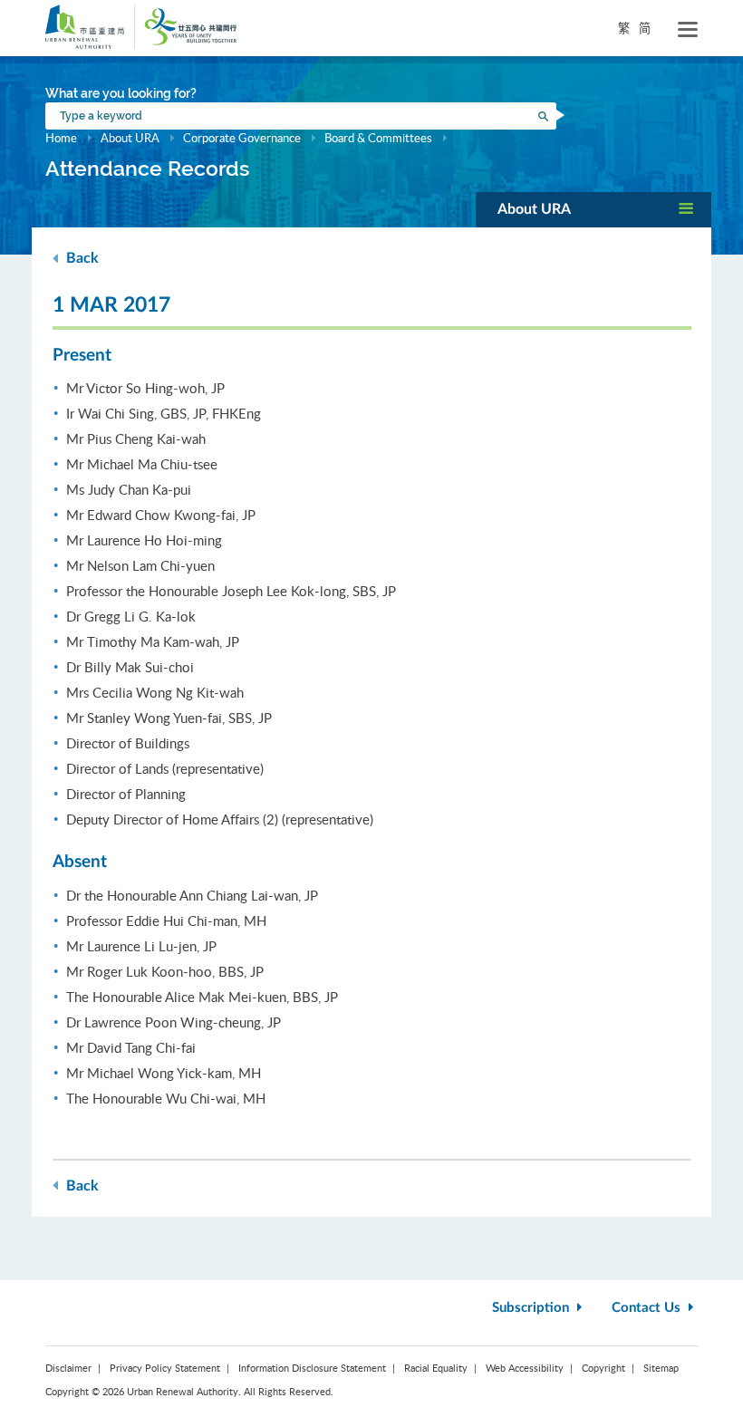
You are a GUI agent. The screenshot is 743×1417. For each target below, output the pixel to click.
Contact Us (648, 1308)
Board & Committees (378, 138)
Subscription (532, 1308)
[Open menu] (688, 30)
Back (81, 258)
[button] (593, 209)
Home (61, 138)
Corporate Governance (242, 138)
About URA (130, 138)
